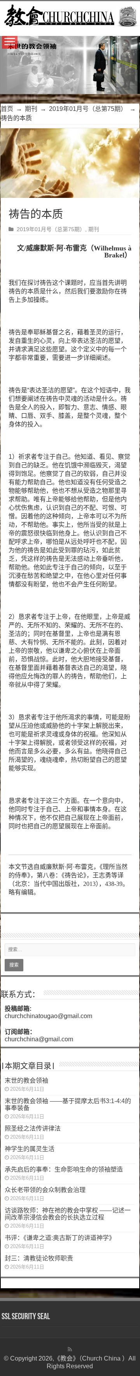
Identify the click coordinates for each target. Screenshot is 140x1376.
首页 (7, 109)
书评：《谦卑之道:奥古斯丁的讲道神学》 (60, 1238)
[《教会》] (70, 14)
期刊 (31, 109)
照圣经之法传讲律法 (33, 1128)
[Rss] (70, 1349)
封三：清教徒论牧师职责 (39, 1258)
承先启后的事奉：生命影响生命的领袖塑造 (64, 1169)
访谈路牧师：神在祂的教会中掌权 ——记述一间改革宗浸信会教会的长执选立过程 (68, 1214)
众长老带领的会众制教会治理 (45, 1190)
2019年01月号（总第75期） (88, 109)
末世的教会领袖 (26, 1080)
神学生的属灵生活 (29, 1149)
